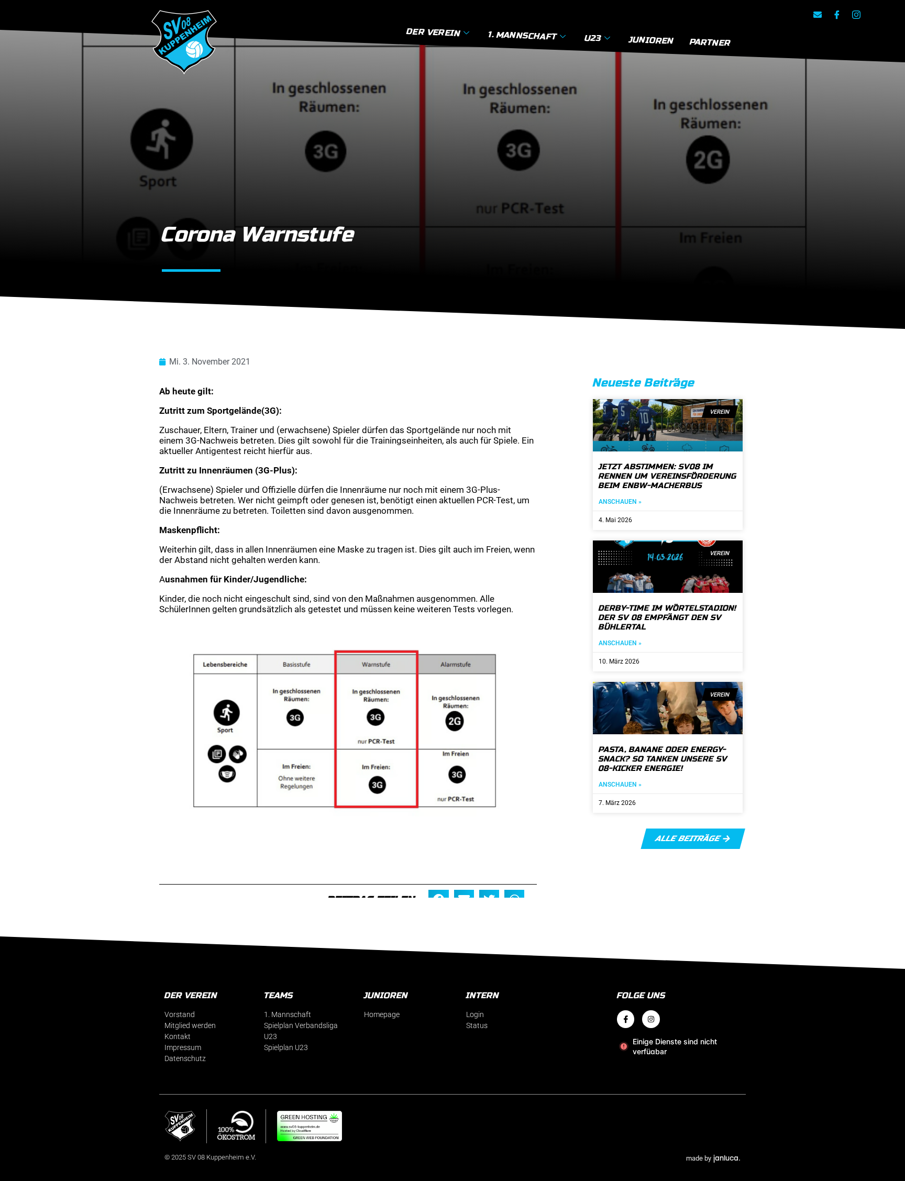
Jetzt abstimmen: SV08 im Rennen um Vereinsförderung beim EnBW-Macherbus (668, 476)
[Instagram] (651, 1019)
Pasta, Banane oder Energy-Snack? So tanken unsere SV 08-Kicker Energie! (663, 759)
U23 (592, 37)
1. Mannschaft (522, 35)
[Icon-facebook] (837, 14)
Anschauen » (620, 501)
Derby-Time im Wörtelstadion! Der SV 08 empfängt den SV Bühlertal (667, 617)
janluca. (727, 1157)
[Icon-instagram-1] (856, 14)
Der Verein (433, 32)
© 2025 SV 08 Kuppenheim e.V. (210, 1157)
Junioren (651, 40)
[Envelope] (817, 14)
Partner (710, 42)
